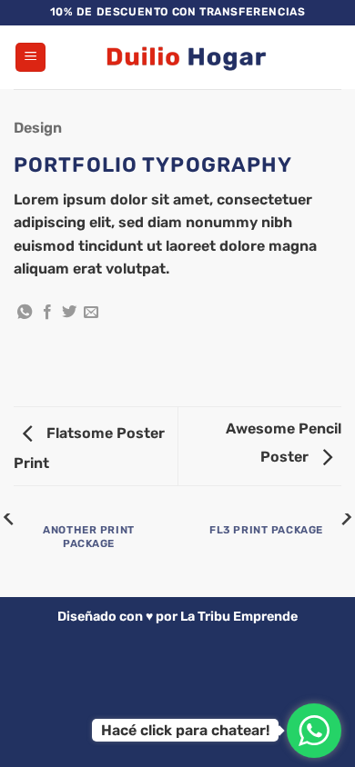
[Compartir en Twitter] (69, 312)
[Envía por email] (91, 312)
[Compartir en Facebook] (47, 312)
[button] (30, 58)
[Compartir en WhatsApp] (24, 312)
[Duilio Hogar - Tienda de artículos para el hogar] (185, 57)
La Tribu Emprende (239, 616)
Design (38, 127)
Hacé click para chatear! (185, 730)
